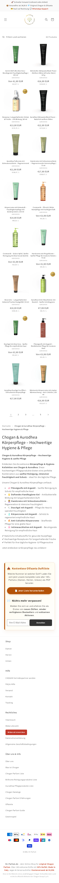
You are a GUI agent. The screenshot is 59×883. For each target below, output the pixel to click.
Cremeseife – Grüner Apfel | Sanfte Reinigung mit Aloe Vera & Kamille (15, 255)
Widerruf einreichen (16, 732)
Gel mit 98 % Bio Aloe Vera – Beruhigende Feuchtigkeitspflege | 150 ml (16, 73)
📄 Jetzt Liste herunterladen (29, 590)
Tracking (9, 702)
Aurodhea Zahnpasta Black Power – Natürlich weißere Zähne (43, 118)
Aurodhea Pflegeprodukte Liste (19, 786)
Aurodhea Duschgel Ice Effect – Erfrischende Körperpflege (15, 391)
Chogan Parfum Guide (15, 810)
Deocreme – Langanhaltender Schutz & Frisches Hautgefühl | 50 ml (15, 301)
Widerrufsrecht (12, 726)
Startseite (6, 426)
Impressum (10, 720)
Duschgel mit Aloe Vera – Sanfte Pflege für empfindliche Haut (15, 345)
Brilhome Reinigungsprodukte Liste (21, 779)
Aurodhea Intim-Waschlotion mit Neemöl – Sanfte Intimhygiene (43, 301)
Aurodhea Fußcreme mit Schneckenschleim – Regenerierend (15, 162)
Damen (8, 648)
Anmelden (40, 623)
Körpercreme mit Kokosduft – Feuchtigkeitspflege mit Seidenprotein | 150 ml (16, 209)
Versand (9, 690)
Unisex (8, 661)
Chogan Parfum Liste (14, 773)
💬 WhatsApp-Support (39, 9)
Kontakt (9, 696)
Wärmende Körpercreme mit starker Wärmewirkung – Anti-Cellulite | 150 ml (43, 392)
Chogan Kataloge (13, 792)
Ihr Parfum (32, 852)
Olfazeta (9, 804)
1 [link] (11, 414)
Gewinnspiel (10, 816)
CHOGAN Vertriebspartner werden (20, 678)
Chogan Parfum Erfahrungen (18, 798)
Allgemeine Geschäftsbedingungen (20, 744)
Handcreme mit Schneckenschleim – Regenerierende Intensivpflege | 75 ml (43, 163)
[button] (5, 20)
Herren (8, 655)
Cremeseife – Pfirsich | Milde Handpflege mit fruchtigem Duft (43, 208)
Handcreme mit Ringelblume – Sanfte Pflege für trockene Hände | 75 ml (43, 256)
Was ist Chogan (12, 767)
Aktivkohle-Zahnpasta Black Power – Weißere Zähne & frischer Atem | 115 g (43, 73)
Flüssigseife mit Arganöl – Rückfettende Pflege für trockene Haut (43, 346)
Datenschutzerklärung (15, 738)
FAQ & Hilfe (10, 684)
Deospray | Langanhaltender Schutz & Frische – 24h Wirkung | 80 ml (15, 118)
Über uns (9, 761)
